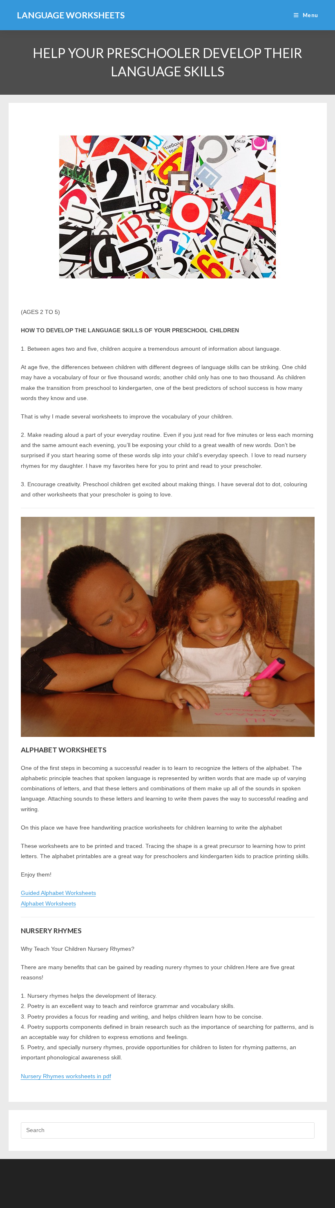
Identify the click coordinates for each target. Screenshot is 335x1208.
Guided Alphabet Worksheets (58, 893)
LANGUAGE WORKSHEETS (71, 15)
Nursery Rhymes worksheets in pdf (66, 1076)
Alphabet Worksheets (48, 903)
